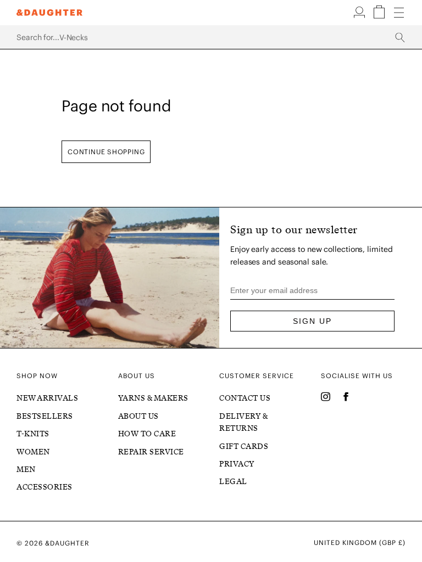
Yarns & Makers (153, 398)
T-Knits (32, 434)
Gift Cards (243, 446)
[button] (360, 15)
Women (33, 452)
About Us (138, 416)
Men (26, 469)
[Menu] (399, 13)
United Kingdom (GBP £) (360, 542)
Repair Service (151, 452)
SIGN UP (312, 321)
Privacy (236, 464)
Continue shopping (106, 152)
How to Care (147, 434)
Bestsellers (44, 416)
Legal (233, 481)
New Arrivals (47, 398)
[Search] (211, 37)
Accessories (44, 487)
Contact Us (244, 398)
